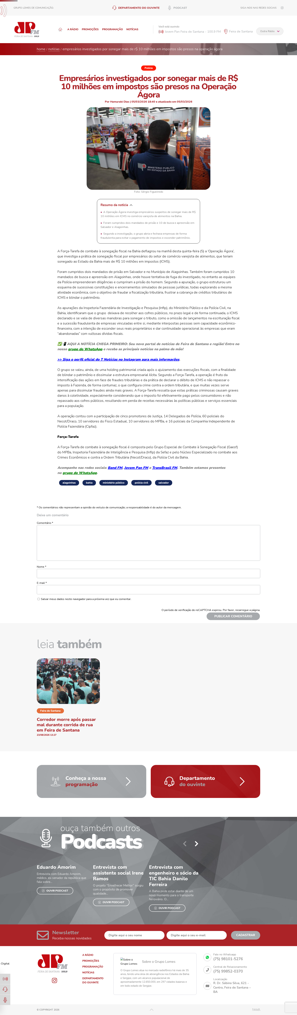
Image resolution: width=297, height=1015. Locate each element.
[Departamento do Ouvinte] (5, 989)
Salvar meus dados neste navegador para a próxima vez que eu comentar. (86, 599)
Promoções (90, 29)
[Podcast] (5, 1000)
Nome (41, 567)
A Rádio (72, 29)
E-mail (42, 583)
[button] (196, 843)
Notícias (132, 29)
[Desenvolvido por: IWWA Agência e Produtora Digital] (256, 1009)
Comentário (45, 523)
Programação (112, 29)
